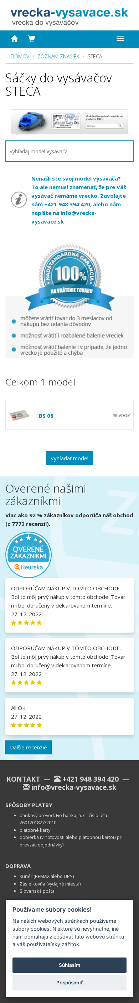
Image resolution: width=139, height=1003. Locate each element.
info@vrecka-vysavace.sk (73, 787)
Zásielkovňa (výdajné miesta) (50, 883)
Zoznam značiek (58, 56)
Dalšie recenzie (28, 747)
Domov (20, 56)
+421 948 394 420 (90, 779)
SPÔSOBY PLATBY (28, 804)
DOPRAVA (18, 865)
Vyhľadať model (69, 458)
